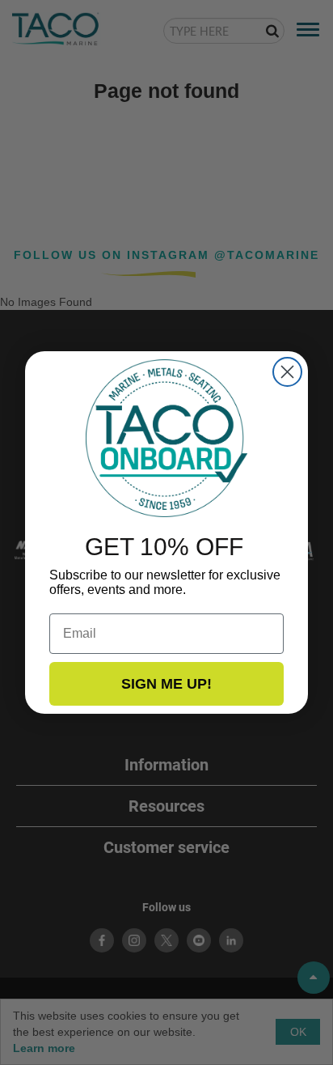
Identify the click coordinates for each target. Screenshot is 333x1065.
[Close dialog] (287, 372)
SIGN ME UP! (166, 684)
